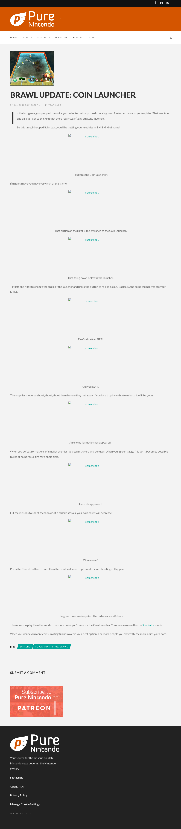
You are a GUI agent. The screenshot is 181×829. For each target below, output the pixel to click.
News (26, 37)
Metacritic (16, 777)
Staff (92, 37)
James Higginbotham (27, 105)
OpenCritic (17, 786)
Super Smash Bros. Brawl (52, 647)
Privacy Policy (18, 795)
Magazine (61, 37)
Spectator (148, 625)
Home (13, 37)
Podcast (78, 37)
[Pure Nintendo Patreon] (36, 701)
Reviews (42, 37)
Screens (25, 647)
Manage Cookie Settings (25, 804)
